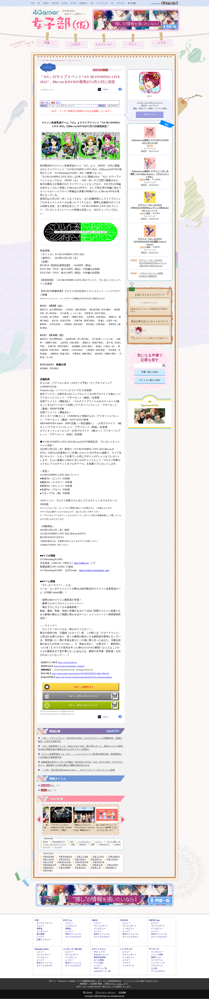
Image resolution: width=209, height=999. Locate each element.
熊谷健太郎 (65, 857)
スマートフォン (99, 949)
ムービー (41, 937)
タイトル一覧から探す (149, 380)
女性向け (83, 3)
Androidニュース (101, 954)
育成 (73, 844)
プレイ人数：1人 (114, 842)
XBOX (46, 3)
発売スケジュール (73, 934)
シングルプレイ (84, 842)
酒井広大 (96, 859)
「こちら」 (119, 984)
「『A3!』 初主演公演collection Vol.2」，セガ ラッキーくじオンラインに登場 (78, 770)
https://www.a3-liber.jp (67, 662)
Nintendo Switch (42, 949)
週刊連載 (41, 934)
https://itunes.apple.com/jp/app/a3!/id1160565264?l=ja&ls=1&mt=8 (80, 673)
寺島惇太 (80, 859)
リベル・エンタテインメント (55, 844)
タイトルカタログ (73, 937)
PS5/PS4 (55, 3)
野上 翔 (96, 868)
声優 (47, 42)
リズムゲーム (157, 965)
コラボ (161, 43)
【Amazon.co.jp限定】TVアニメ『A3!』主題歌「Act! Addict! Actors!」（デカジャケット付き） (150, 174)
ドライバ (126, 963)
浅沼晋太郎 (81, 862)
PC (39, 3)
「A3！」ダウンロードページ (82, 696)
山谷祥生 (48, 859)
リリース (46, 847)
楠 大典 (97, 865)
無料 (93, 844)
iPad (100, 70)
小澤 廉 (48, 862)
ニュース (119, 70)
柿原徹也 (48, 857)
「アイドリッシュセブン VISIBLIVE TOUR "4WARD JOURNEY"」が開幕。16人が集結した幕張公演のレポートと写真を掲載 (61, 830)
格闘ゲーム (156, 957)
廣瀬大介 (111, 868)
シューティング (158, 963)
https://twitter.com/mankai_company (69, 666)
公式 (57, 785)
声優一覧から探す (149, 372)
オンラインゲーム (44, 923)
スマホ (73, 3)
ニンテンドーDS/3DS (72, 949)
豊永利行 (80, 868)
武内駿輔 (64, 868)
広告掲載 (122, 992)
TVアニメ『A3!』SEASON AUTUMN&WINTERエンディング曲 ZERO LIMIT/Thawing (153, 263)
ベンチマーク (128, 965)
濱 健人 (48, 870)
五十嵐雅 (82, 857)
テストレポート (129, 954)
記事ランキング (43, 939)
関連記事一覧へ (113, 731)
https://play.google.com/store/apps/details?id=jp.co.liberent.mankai (84, 677)
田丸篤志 (66, 865)
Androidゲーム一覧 (102, 971)
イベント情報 (157, 954)
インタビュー (43, 931)
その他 (154, 968)
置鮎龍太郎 (49, 865)
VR (91, 3)
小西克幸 (112, 859)
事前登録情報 (100, 957)
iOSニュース (99, 952)
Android (105, 70)
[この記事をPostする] (99, 89)
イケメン (104, 44)
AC (112, 3)
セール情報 (99, 960)
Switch (64, 3)
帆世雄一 (48, 868)
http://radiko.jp (81, 563)
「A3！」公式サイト (83, 687)
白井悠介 (112, 865)
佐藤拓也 (114, 857)
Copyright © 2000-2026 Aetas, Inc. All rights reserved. (105, 996)
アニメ (132, 44)
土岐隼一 (82, 865)
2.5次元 (75, 44)
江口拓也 (98, 857)
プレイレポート (101, 926)
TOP (33, 3)
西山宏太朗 (64, 862)
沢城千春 (98, 862)
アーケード (154, 949)
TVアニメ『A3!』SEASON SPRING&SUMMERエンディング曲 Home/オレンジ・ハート (150, 208)
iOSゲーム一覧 (100, 968)
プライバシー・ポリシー (105, 992)
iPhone (95, 70)
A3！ (48, 102)
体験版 (40, 928)
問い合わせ (87, 992)
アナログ (121, 3)
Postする (105, 89)
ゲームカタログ (158, 971)
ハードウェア (102, 3)
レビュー (41, 926)
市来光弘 (64, 859)
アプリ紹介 (99, 963)
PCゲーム (67, 920)
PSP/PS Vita (154, 920)
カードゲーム (157, 960)
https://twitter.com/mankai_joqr (94, 570)
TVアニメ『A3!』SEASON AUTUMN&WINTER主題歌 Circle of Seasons (150, 241)
